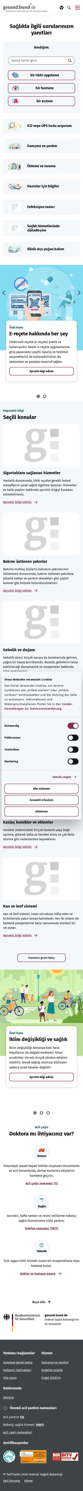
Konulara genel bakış (41, 957)
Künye (28, 1481)
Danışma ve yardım (55, 1362)
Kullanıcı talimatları (17, 1370)
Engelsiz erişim (52, 1370)
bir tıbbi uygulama (44, 75)
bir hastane (45, 88)
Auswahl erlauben (41, 800)
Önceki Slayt (4, 293)
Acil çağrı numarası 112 (41, 1183)
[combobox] (36, 61)
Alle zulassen (41, 788)
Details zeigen (62, 777)
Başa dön (39, 1302)
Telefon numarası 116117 (41, 1228)
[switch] (73, 738)
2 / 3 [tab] (41, 1113)
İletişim (8, 1397)
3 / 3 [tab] (48, 1113)
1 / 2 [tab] (38, 396)
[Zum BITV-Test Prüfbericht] (65, 1456)
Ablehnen (41, 811)
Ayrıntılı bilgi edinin (41, 371)
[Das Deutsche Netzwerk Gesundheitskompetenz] (33, 1456)
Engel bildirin (51, 1378)
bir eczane (44, 101)
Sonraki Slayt (79, 293)
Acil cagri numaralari (17, 1432)
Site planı (10, 1378)
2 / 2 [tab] (45, 396)
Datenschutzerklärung (45, 708)
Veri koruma (12, 1481)
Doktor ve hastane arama (38, 1273)
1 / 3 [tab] (35, 1113)
